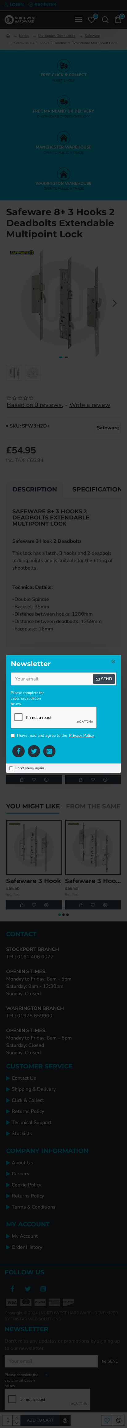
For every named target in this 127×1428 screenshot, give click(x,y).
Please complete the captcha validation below (27, 698)
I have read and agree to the (55, 735)
